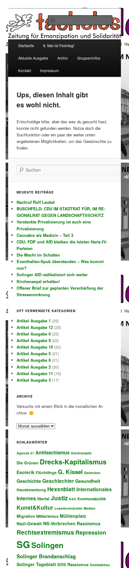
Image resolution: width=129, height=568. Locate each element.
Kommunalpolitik (91, 499)
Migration (26, 516)
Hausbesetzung (31, 489)
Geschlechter (58, 480)
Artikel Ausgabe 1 (34, 321)
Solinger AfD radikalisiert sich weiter (52, 274)
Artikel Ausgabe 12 (35, 327)
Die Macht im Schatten (38, 255)
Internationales (94, 489)
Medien (89, 508)
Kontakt (24, 70)
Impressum (49, 70)
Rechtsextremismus (45, 532)
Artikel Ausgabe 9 (34, 340)
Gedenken (92, 472)
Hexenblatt (61, 489)
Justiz (59, 498)
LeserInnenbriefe (68, 508)
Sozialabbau (100, 564)
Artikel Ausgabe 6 (34, 360)
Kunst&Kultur (35, 507)
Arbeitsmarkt (81, 453)
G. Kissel (70, 472)
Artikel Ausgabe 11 (35, 373)
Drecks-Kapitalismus (73, 462)
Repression (90, 532)
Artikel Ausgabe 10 (35, 347)
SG (23, 544)
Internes (26, 498)
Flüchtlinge (46, 472)
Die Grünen (28, 463)
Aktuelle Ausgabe (33, 58)
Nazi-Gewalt (29, 523)
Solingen (47, 545)
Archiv (62, 58)
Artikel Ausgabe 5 (34, 353)
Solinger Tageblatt (36, 564)
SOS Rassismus (73, 564)
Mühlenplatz (73, 516)
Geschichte (29, 480)
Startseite (26, 45)
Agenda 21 (25, 453)
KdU (72, 499)
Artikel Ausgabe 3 (34, 380)
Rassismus (89, 523)
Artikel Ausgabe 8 (34, 334)
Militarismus (47, 516)
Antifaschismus (52, 452)
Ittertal (43, 499)
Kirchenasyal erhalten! (38, 281)
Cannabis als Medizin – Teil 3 (45, 235)
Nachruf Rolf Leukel (36, 202)
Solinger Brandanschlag (46, 556)
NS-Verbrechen (59, 523)
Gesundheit (87, 480)
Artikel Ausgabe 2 (34, 367)
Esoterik (25, 472)
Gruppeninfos (88, 58)
